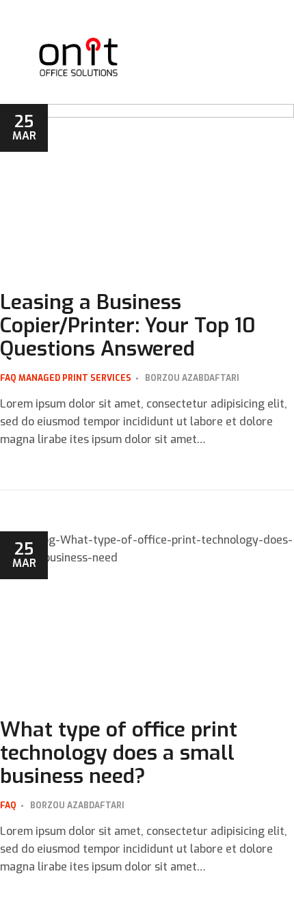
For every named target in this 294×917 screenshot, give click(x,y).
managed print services (74, 378)
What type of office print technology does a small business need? (118, 753)
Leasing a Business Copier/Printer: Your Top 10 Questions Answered (128, 325)
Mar (24, 127)
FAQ (8, 378)
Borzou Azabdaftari (192, 378)
